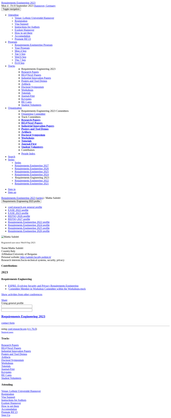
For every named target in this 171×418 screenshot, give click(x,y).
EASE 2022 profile (18, 210)
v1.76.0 (32, 329)
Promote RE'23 (23, 39)
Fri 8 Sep (19, 63)
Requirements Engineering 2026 (32, 168)
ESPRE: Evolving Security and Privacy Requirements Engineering (43, 285)
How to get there (23, 33)
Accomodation (22, 35)
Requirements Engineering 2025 (32, 171)
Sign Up (5, 415)
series (40, 197)
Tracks (11, 65)
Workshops (27, 89)
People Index (28, 153)
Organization (15, 107)
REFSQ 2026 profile (19, 216)
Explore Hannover (24, 29)
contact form (8, 323)
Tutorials (26, 93)
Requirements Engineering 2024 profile (29, 225)
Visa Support (21, 23)
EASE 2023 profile (18, 213)
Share (4, 300)
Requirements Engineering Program (33, 45)
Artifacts (25, 83)
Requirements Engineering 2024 (32, 174)
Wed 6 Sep (20, 57)
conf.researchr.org (17, 329)
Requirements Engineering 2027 (32, 165)
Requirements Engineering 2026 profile (29, 231)
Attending (13, 15)
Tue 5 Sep (20, 53)
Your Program (22, 47)
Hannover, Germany (45, 5)
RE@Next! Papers (31, 75)
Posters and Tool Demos (34, 81)
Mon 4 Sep (20, 51)
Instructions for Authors (27, 27)
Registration (21, 21)
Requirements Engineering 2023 (18, 197)
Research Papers (30, 71)
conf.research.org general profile (25, 207)
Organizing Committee (33, 113)
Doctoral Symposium (32, 87)
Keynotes (26, 99)
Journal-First (28, 95)
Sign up (12, 192)
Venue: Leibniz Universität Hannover (34, 17)
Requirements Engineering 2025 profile (29, 228)
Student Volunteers (31, 105)
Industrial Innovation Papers (36, 77)
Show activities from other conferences (21, 294)
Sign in (12, 189)
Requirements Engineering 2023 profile (21, 201)
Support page (7, 332)
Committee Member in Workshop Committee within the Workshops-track (47, 288)
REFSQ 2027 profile (19, 219)
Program (12, 41)
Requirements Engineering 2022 (32, 180)
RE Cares (26, 101)
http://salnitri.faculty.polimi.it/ (35, 257)
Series (18, 162)
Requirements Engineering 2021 (32, 183)
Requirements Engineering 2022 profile (29, 222)
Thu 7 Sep (20, 59)
